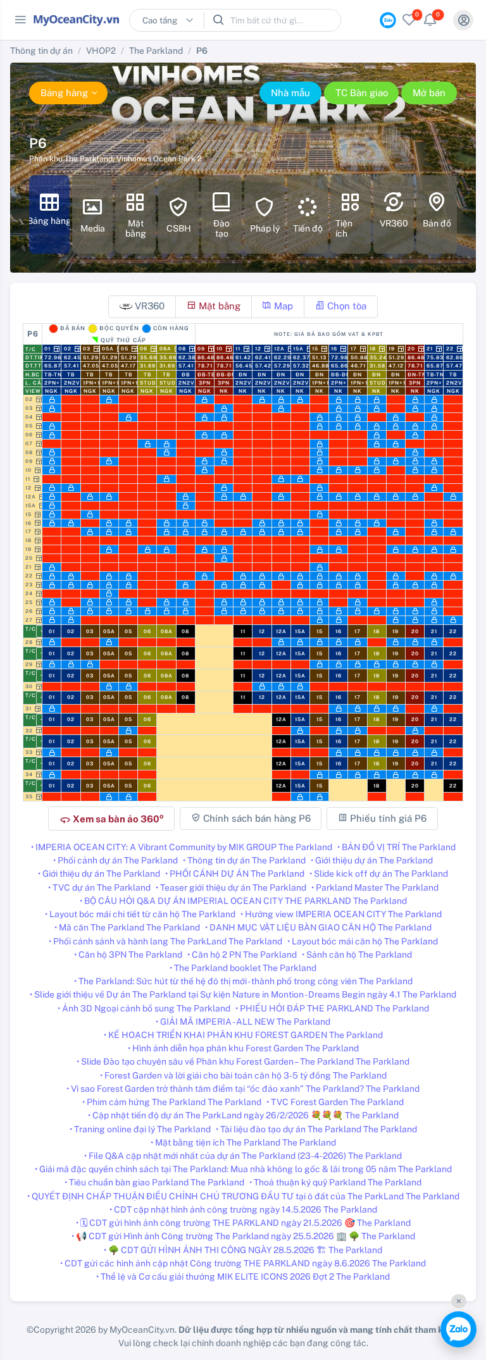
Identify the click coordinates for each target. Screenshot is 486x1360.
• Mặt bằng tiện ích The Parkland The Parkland (243, 1142)
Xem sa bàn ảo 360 (111, 818)
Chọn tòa (345, 305)
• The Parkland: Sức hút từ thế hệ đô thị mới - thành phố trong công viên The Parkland (243, 981)
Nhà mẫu (290, 92)
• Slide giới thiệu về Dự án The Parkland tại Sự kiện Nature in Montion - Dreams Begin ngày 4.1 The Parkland (243, 994)
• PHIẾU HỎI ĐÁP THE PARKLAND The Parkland (332, 1008)
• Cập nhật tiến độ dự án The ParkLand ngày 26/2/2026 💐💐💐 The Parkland (243, 1115)
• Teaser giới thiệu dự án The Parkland (231, 887)
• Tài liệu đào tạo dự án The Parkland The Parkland (316, 1129)
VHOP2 (101, 51)
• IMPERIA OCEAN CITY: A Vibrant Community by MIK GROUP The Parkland (181, 847)
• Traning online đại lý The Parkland (140, 1129)
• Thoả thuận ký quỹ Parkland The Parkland (335, 1182)
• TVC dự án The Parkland (99, 887)
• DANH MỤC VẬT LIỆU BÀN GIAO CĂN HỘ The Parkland (318, 927)
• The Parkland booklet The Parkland (243, 968)
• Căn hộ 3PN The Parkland (128, 954)
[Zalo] (458, 1329)
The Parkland (156, 51)
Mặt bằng (218, 305)
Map (282, 305)
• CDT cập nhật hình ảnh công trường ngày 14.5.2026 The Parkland (243, 1209)
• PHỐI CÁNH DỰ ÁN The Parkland (234, 874)
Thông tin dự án (41, 51)
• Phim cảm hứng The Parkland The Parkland (171, 1102)
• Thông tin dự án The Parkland (244, 860)
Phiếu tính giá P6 (387, 818)
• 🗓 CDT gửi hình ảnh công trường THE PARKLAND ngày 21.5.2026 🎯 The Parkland (243, 1223)
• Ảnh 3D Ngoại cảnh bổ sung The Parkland (144, 1008)
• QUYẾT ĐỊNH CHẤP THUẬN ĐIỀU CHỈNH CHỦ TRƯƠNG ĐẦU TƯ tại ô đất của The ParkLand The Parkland (243, 1196)
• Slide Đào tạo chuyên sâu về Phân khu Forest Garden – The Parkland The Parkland (243, 1061)
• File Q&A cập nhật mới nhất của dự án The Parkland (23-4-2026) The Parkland (243, 1156)
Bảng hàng (64, 92)
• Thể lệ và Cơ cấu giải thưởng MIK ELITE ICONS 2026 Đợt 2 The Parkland (243, 1276)
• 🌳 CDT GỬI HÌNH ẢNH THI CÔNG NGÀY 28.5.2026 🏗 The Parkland (243, 1250)
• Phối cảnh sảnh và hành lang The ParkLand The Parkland (165, 941)
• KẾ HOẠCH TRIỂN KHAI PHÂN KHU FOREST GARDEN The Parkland (243, 1035)
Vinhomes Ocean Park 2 (159, 158)
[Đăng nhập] (463, 20)
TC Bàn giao (361, 92)
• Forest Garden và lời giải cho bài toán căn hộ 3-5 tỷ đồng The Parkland (243, 1075)
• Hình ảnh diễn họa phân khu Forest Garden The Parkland (243, 1048)
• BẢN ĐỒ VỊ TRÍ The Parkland (396, 847)
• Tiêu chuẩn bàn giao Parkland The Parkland (154, 1182)
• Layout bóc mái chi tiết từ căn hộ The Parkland (140, 914)
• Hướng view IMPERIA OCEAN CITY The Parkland (341, 914)
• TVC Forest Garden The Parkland (335, 1102)
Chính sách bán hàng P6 (256, 818)
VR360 (148, 305)
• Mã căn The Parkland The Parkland (127, 927)
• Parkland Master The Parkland (375, 887)
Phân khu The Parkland (71, 158)
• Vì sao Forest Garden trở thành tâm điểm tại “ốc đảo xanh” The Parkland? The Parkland (243, 1089)
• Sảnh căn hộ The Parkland (357, 954)
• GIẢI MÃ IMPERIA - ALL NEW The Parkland (243, 1022)
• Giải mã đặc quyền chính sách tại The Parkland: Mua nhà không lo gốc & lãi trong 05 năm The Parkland (243, 1169)
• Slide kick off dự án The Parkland (378, 874)
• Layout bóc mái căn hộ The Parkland (362, 941)
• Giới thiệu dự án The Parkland (372, 860)
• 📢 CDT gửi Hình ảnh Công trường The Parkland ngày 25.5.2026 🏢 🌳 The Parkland (243, 1236)
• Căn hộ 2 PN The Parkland (242, 954)
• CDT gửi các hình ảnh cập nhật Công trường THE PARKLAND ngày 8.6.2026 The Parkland (243, 1263)
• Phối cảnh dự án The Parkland (115, 860)
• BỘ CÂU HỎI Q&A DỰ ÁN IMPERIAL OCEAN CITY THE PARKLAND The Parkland (243, 901)
